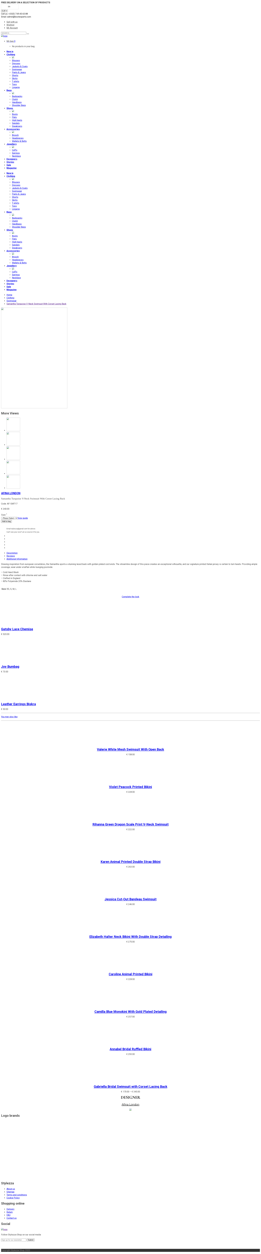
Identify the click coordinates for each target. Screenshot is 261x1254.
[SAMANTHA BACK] (13, 473)
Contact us (12, 1218)
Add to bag (6, 521)
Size (4, 515)
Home (9, 295)
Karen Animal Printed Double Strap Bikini (131, 862)
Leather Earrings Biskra (18, 704)
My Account (12, 28)
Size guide (23, 518)
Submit (30, 1240)
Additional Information (17, 559)
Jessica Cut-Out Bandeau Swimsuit (130, 899)
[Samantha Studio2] (13, 459)
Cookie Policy (13, 1198)
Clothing (10, 298)
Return (10, 1212)
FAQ (8, 1215)
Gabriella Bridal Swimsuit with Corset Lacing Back (130, 1086)
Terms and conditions (17, 1195)
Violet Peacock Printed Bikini (130, 787)
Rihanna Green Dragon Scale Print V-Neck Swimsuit (130, 824)
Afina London (10, 493)
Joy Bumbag (10, 666)
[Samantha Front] (13, 488)
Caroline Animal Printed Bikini (130, 974)
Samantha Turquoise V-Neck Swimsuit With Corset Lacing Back (36, 304)
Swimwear (11, 301)
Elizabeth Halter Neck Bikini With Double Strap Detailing (130, 937)
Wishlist (10, 25)
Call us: (4, 13)
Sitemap (10, 1192)
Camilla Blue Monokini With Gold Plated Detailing (130, 1012)
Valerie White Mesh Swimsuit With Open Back (130, 749)
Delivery (10, 1209)
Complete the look (130, 596)
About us (11, 1189)
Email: (4, 16)
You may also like (9, 716)
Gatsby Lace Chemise (17, 629)
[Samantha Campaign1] (34, 407)
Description (12, 553)
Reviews (11, 556)
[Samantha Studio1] (13, 444)
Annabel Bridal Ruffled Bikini (130, 1049)
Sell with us (12, 22)
